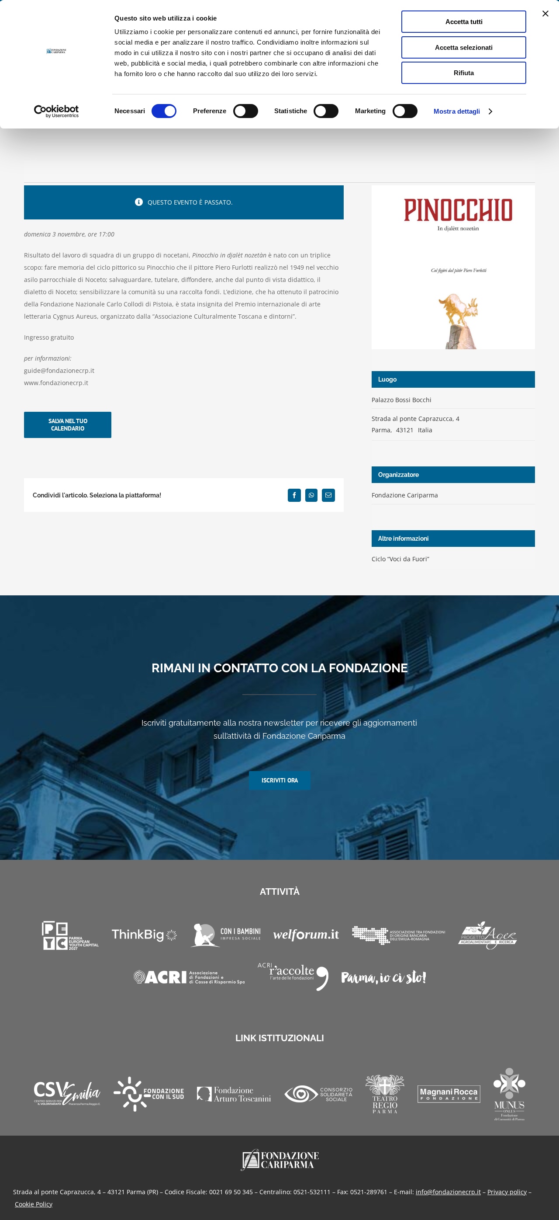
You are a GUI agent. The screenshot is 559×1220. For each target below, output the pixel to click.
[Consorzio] (318, 1094)
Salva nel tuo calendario (67, 424)
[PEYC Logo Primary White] (70, 935)
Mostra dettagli (457, 111)
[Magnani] (449, 1094)
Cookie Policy (33, 1204)
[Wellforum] (306, 935)
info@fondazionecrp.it (448, 1192)
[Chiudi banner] (545, 13)
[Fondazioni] (398, 935)
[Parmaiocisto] (383, 977)
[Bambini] (225, 935)
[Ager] (488, 935)
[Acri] (189, 977)
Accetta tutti (464, 21)
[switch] (245, 111)
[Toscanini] (234, 1094)
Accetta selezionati (464, 47)
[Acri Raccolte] (293, 977)
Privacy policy (507, 1192)
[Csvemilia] (67, 1093)
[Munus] (509, 1094)
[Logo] (280, 1151)
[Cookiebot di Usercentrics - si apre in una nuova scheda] (56, 111)
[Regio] (385, 1094)
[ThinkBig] (144, 936)
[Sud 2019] (148, 1094)
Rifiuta (464, 72)
